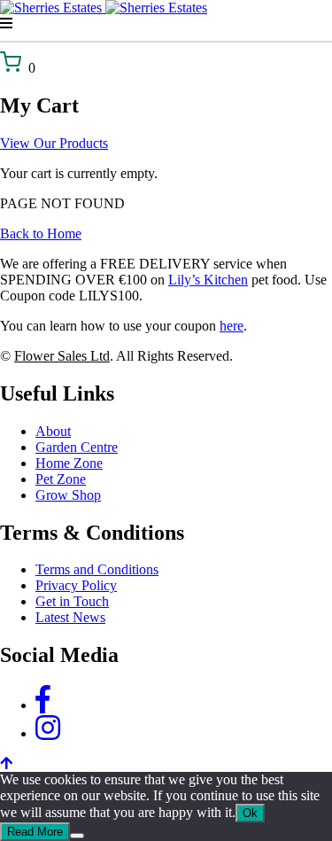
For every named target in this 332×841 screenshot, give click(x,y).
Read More (35, 831)
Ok (250, 813)
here (231, 325)
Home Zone (69, 463)
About (53, 431)
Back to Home (40, 233)
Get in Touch (72, 601)
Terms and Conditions (96, 569)
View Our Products (54, 143)
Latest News (70, 617)
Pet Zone (60, 479)
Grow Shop (68, 494)
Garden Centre (76, 447)
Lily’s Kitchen (208, 279)
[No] (77, 835)
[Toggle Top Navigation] (166, 24)
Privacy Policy (76, 585)
